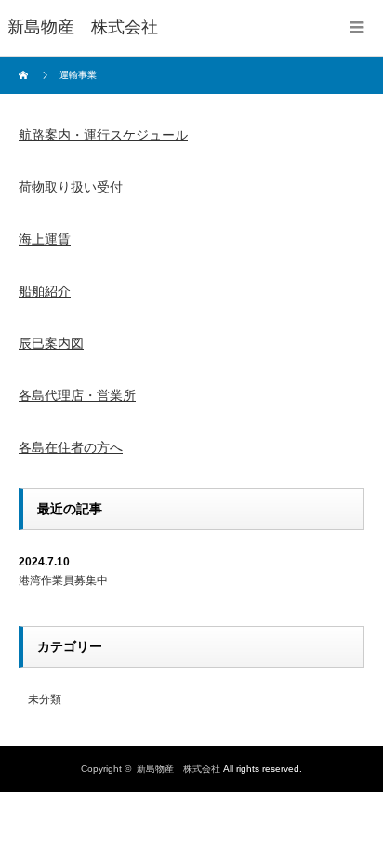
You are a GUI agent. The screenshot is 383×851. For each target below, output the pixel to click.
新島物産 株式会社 (178, 769)
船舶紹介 (45, 291)
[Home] (26, 75)
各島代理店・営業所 (77, 395)
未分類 (44, 699)
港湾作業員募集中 (63, 580)
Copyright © (109, 769)
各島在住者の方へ (71, 447)
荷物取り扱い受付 (71, 187)
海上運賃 (45, 239)
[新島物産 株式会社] (82, 28)
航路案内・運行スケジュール (103, 134)
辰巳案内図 (51, 343)
